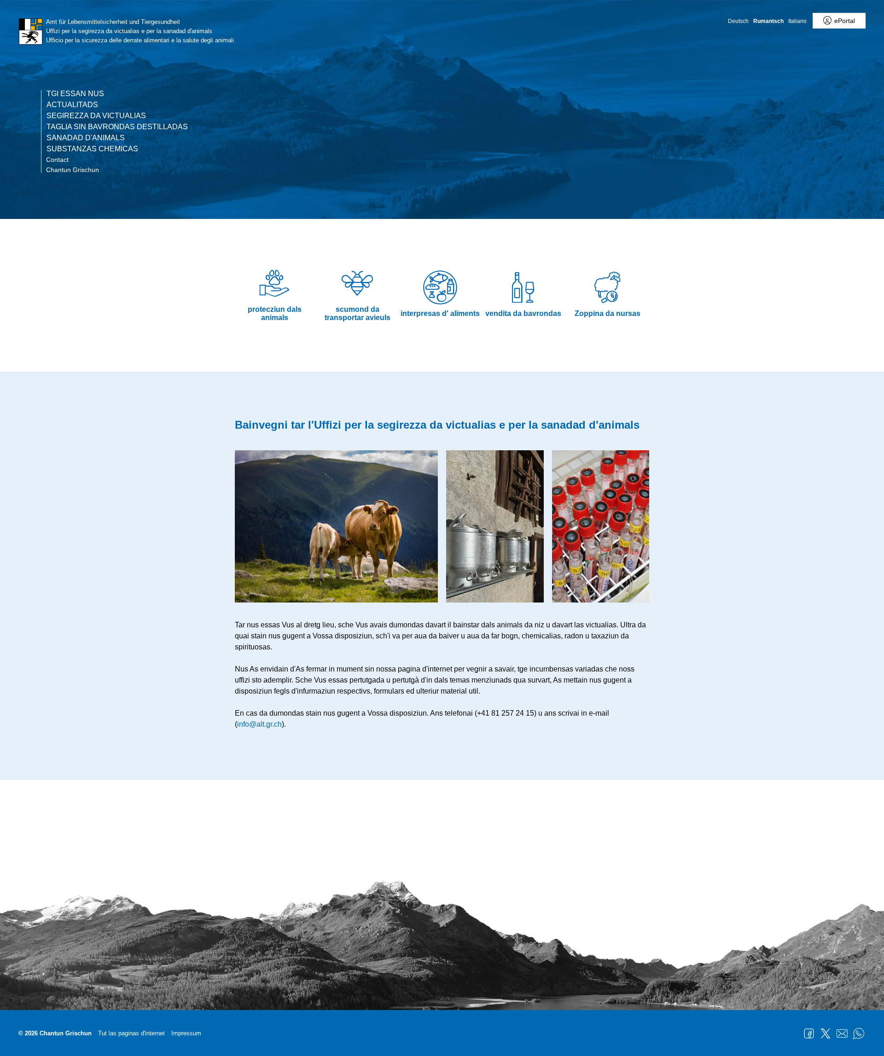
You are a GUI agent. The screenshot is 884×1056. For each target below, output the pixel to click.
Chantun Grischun (72, 169)
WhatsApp (859, 1033)
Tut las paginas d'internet (131, 1033)
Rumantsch (768, 21)
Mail (842, 1033)
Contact (57, 159)
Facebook (809, 1033)
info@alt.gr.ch (259, 724)
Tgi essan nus (75, 94)
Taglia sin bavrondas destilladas (117, 127)
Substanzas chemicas (92, 149)
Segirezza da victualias (96, 116)
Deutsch (738, 21)
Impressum (186, 1033)
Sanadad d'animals (86, 138)
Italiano (797, 21)
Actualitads (72, 105)
